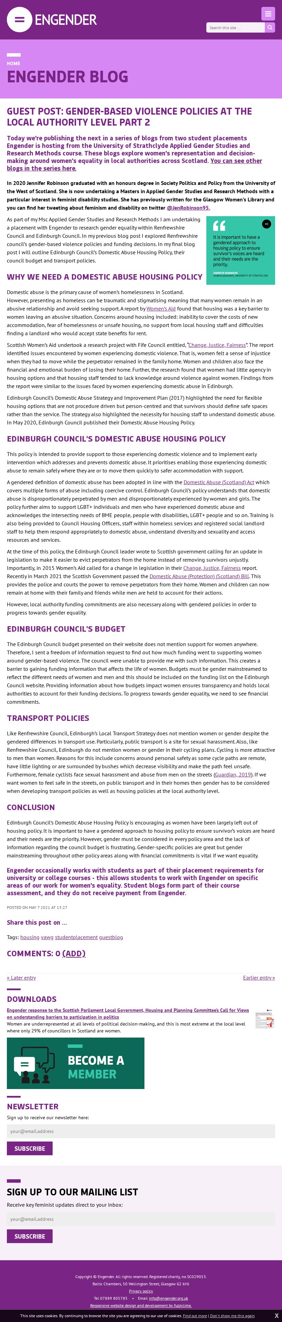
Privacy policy (141, 1291)
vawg (47, 937)
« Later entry (21, 977)
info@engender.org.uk (168, 1298)
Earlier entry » (259, 977)
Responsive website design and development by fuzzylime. (141, 1305)
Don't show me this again (232, 1315)
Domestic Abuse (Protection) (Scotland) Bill (199, 576)
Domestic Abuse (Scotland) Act (219, 482)
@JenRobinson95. (188, 207)
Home (13, 63)
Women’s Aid (161, 308)
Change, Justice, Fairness (217, 344)
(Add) (74, 952)
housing (30, 937)
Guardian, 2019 (233, 774)
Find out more (195, 1315)
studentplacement (76, 937)
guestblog (111, 937)
